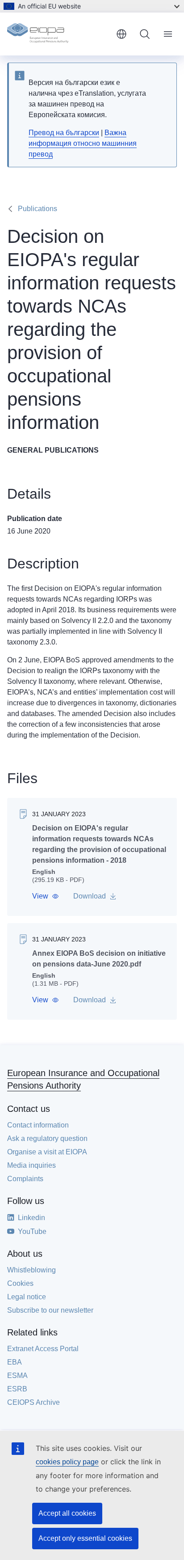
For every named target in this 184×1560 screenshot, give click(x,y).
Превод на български (64, 132)
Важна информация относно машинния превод (83, 143)
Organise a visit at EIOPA (47, 1152)
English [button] (121, 34)
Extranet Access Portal (43, 1348)
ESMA (17, 1375)
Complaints (25, 1179)
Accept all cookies (67, 1513)
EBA (14, 1362)
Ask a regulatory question (47, 1138)
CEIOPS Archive (33, 1402)
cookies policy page (67, 1462)
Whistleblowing (31, 1270)
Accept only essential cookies (85, 1538)
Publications (37, 208)
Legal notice (26, 1297)
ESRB (17, 1389)
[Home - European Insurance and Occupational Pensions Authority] (58, 34)
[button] (45, 896)
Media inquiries (31, 1165)
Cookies (20, 1283)
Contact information (38, 1125)
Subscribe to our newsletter (50, 1310)
